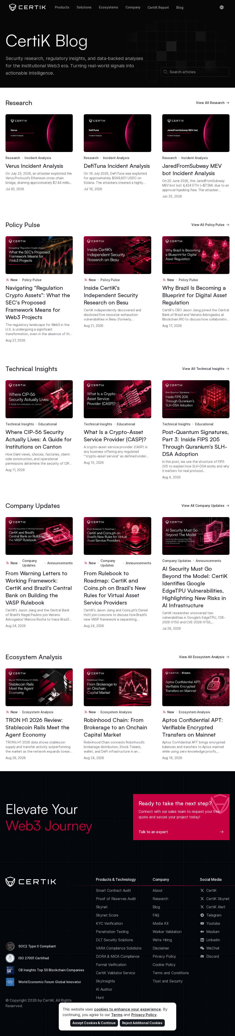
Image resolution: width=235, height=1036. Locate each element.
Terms (117, 1014)
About (157, 890)
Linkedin (213, 940)
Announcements (60, 563)
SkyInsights (105, 981)
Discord (212, 956)
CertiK (211, 890)
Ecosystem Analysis (38, 712)
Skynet (102, 907)
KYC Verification (109, 923)
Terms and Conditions (171, 973)
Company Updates (29, 563)
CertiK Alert (215, 907)
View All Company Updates (203, 505)
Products (62, 7)
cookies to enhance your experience (127, 1009)
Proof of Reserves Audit (116, 898)
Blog (179, 7)
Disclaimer (161, 948)
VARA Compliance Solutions (119, 948)
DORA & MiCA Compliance (118, 956)
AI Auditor (104, 989)
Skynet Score (107, 915)
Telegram (213, 915)
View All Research (210, 103)
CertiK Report (158, 7)
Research (13, 158)
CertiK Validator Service (115, 973)
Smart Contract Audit (113, 890)
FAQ (156, 915)
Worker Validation (167, 931)
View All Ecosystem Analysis (201, 657)
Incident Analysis (38, 158)
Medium (212, 931)
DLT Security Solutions (114, 940)
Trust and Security (168, 981)
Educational (47, 424)
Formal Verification (111, 964)
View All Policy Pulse (207, 225)
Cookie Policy (164, 964)
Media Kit (161, 923)
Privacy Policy (164, 956)
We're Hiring (162, 940)
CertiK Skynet (217, 898)
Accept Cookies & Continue (94, 1023)
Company (133, 7)
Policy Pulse (32, 280)
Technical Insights (20, 424)
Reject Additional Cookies (142, 1023)
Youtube (213, 923)
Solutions (84, 7)
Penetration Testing (112, 931)
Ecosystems (108, 7)
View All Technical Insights (203, 369)
